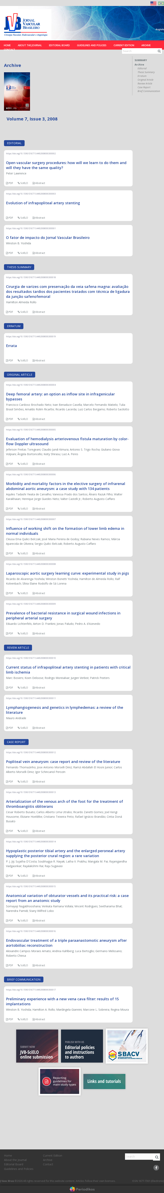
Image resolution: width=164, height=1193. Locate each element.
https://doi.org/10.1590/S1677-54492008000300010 (31, 658)
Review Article (145, 83)
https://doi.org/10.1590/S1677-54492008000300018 (31, 277)
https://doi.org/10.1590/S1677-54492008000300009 (31, 603)
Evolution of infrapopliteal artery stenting (43, 202)
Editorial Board (59, 45)
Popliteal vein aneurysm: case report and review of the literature (63, 761)
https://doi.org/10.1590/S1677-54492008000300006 (31, 474)
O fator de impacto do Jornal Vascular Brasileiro (48, 237)
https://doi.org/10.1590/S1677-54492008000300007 (31, 519)
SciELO (24, 183)
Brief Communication (149, 91)
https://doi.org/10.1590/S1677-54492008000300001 (31, 228)
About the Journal (30, 45)
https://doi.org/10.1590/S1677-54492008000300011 (31, 698)
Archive (146, 45)
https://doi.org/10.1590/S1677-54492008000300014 (31, 841)
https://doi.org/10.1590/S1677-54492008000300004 (31, 384)
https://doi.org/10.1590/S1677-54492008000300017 (31, 989)
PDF (10, 183)
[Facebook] (156, 1168)
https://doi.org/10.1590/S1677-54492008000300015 (31, 886)
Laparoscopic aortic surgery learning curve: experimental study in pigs (67, 573)
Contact (9, 49)
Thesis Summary (146, 72)
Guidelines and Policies (91, 45)
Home (7, 45)
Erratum (142, 76)
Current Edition (124, 45)
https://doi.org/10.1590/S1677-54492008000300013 (31, 792)
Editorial (142, 68)
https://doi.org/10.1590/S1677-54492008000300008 (31, 564)
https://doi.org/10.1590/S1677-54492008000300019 (31, 336)
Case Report (144, 87)
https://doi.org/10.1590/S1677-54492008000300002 (31, 153)
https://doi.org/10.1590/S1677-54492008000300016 (31, 931)
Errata (11, 345)
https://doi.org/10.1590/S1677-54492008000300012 (31, 752)
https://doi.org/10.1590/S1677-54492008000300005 (31, 429)
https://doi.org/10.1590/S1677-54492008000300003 (31, 193)
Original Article (145, 79)
